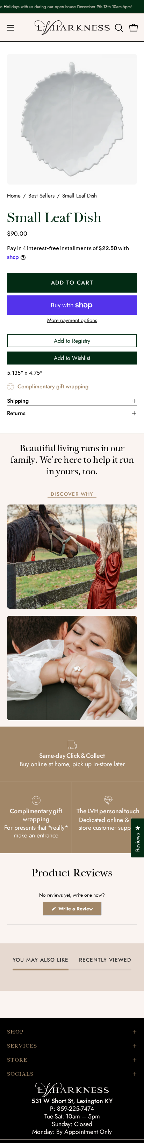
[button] (118, 28)
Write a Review (79, 910)
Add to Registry (72, 341)
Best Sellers (41, 196)
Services (22, 1045)
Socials (20, 1073)
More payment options (72, 320)
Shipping (18, 401)
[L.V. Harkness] (72, 27)
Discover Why (72, 494)
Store (17, 1059)
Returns (16, 413)
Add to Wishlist (72, 358)
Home (14, 196)
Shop (15, 1031)
